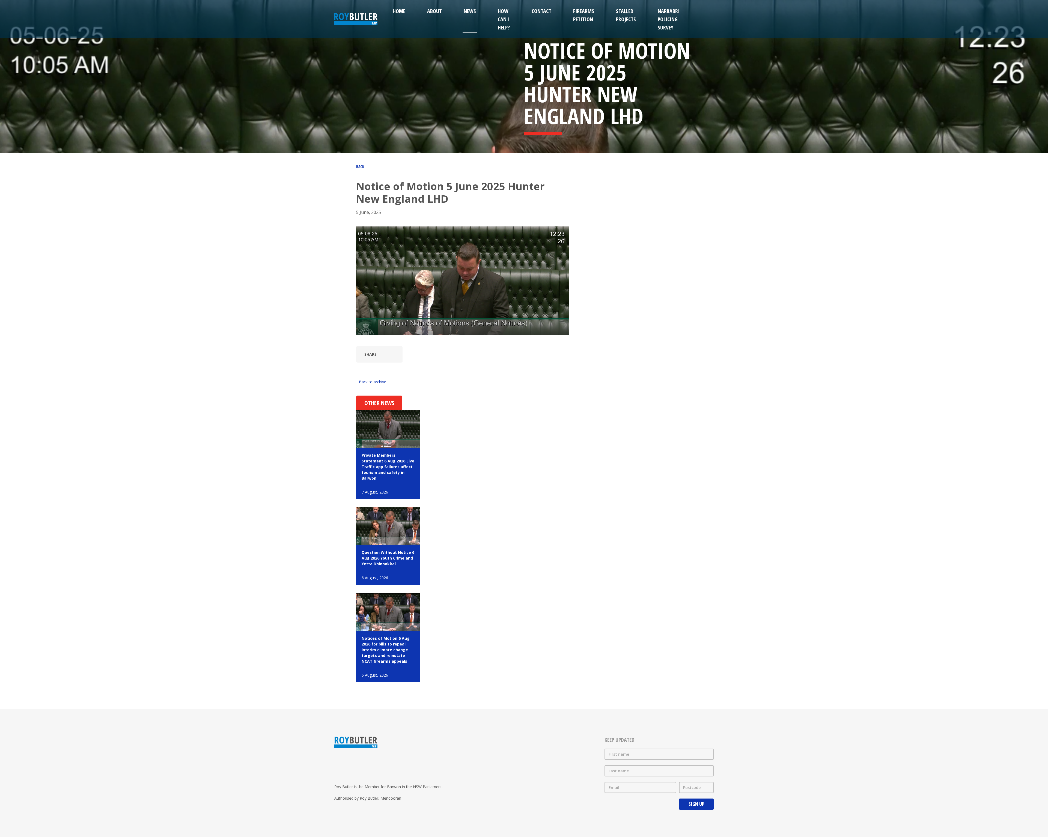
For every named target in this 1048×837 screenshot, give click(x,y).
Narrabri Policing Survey (669, 19)
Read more (388, 454)
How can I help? (504, 19)
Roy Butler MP (355, 19)
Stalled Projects (626, 15)
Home (399, 11)
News (470, 11)
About (434, 11)
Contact (541, 11)
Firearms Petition (583, 15)
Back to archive (372, 381)
